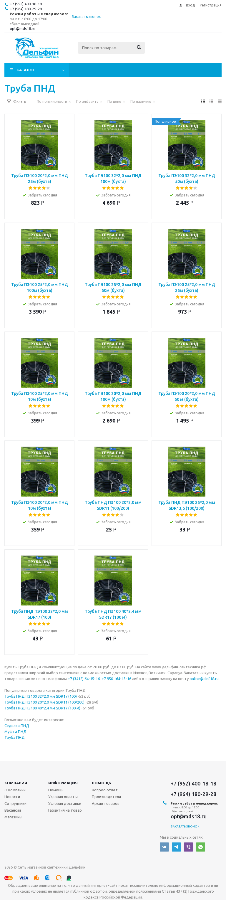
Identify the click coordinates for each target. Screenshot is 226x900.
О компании (15, 790)
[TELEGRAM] (176, 847)
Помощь (101, 783)
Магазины (13, 817)
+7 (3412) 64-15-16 (84, 679)
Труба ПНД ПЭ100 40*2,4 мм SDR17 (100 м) (42, 708)
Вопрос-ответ (105, 790)
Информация (63, 783)
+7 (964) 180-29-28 (26, 9)
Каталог (25, 70)
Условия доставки (64, 803)
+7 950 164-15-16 (116, 679)
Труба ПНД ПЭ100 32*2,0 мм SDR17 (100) (40, 696)
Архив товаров (105, 803)
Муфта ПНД (15, 731)
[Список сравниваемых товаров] (157, 52)
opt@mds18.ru (22, 28)
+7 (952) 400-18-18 (26, 4)
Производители (106, 797)
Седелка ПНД (16, 726)
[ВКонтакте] (164, 847)
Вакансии (12, 810)
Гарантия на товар (65, 810)
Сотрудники (15, 803)
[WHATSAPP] (200, 847)
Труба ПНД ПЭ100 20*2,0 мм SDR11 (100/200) (44, 702)
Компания (15, 783)
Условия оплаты (63, 797)
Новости (12, 797)
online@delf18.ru (204, 679)
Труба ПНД (14, 737)
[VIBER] (188, 847)
